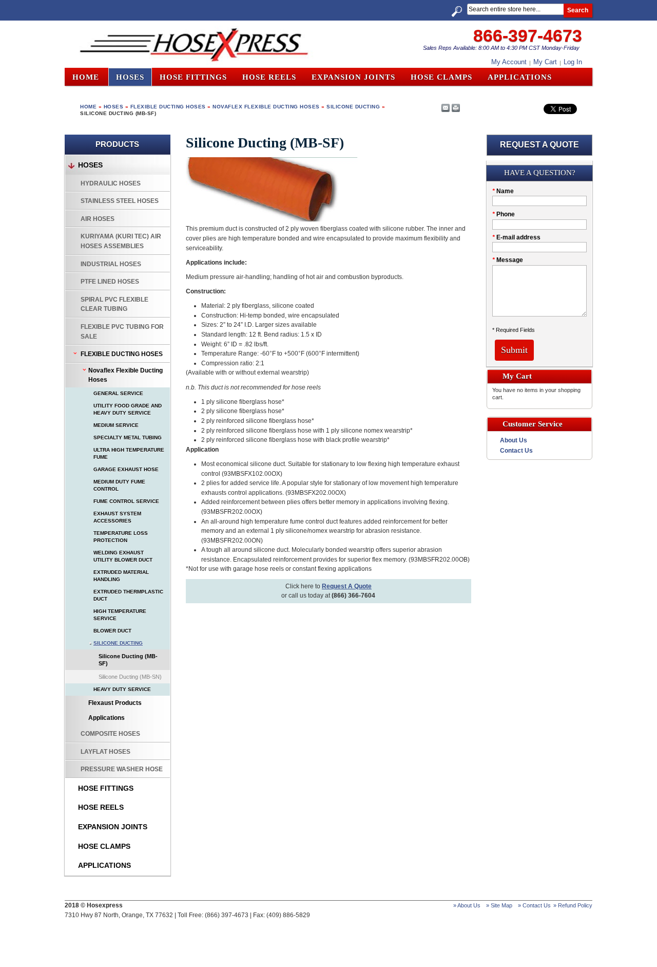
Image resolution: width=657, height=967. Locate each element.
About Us (513, 440)
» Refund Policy (572, 905)
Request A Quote (347, 586)
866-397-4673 (527, 35)
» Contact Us (534, 905)
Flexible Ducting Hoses (168, 106)
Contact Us (516, 450)
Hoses (114, 106)
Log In (573, 62)
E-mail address (516, 237)
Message (507, 260)
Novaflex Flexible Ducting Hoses (266, 106)
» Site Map (499, 905)
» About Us (466, 905)
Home (85, 77)
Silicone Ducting (353, 106)
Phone (503, 214)
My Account (509, 62)
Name (503, 191)
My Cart (545, 62)
